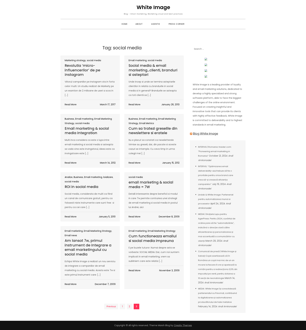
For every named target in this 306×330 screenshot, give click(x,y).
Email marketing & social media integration (87, 131)
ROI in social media (81, 186)
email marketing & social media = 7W (151, 184)
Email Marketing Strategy (98, 231)
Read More (70, 104)
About (139, 24)
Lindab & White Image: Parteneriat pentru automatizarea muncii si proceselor (215, 199)
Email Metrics (146, 123)
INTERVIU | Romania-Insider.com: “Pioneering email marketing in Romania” (215, 151)
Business (69, 118)
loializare (108, 177)
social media (94, 60)
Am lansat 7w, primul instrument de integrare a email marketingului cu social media (88, 247)
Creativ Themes (183, 325)
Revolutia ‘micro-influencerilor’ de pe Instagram (82, 70)
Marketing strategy (75, 60)
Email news (71, 235)
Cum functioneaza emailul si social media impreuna (153, 238)
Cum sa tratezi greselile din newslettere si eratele (153, 131)
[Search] (241, 49)
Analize (69, 177)
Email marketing (138, 60)
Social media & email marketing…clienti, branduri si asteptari (153, 70)
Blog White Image (205, 134)
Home (124, 24)
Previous (111, 306)
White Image (153, 7)
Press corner (177, 24)
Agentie (155, 24)
